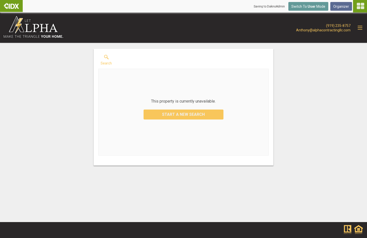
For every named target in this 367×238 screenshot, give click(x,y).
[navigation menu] (360, 6)
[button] (106, 61)
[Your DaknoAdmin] (11, 6)
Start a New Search (183, 114)
